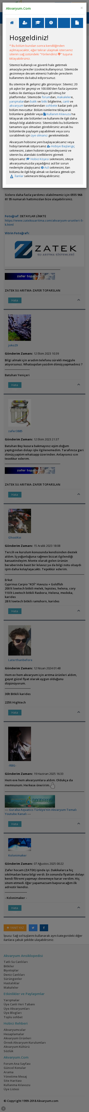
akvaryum (16, 105)
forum (46, 97)
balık (33, 101)
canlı (66, 101)
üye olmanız (39, 135)
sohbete (51, 105)
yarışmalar (16, 101)
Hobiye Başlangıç (62, 146)
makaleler (64, 97)
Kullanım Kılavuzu (58, 114)
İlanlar (19, 176)
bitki (44, 101)
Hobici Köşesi (39, 159)
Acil (46, 167)
